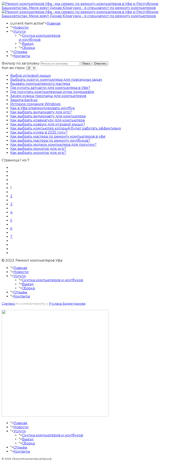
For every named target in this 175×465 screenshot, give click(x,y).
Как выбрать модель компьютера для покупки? (53, 145)
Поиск (86, 63)
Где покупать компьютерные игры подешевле (52, 92)
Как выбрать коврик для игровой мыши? (47, 124)
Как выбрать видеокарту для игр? (41, 112)
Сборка (28, 48)
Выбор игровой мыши (30, 76)
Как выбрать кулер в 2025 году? (38, 132)
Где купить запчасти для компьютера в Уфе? (50, 88)
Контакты (21, 56)
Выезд (28, 44)
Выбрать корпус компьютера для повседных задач (56, 80)
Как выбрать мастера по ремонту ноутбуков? (50, 140)
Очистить (100, 63)
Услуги (19, 31)
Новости (21, 27)
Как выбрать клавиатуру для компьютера (47, 120)
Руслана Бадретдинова (67, 304)
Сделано (8, 304)
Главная (54, 23)
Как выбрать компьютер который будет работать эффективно (65, 128)
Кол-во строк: (14, 68)
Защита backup (24, 100)
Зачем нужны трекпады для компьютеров (48, 96)
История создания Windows (35, 104)
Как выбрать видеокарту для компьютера (48, 116)
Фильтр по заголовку (21, 63)
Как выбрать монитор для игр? (38, 149)
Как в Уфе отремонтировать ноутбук (42, 108)
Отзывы (20, 52)
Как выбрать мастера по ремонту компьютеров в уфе (57, 136)
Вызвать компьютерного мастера (40, 84)
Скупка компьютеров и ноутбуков (39, 38)
